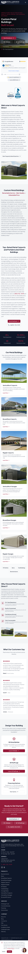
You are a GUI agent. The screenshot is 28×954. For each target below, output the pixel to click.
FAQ (2, 923)
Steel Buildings (21, 567)
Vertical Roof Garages (6, 895)
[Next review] (19, 74)
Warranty (3, 931)
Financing (3, 908)
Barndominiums (14, 571)
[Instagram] (2, 867)
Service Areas (4, 910)
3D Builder (7, 42)
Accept (9, 951)
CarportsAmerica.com (6, 939)
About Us (3, 916)
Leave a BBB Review (14, 80)
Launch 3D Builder (13, 750)
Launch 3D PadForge (13, 771)
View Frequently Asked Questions (10, 156)
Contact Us (4, 921)
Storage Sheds (5, 891)
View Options (13, 791)
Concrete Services (5, 906)
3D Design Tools (5, 903)
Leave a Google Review (14, 77)
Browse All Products (6, 897)
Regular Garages (5, 884)
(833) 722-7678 (19, 293)
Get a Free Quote (8, 38)
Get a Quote (4, 925)
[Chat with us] (24, 950)
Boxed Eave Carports (6, 878)
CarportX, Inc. (4, 858)
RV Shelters (5, 567)
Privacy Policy (10, 948)
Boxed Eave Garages (6, 880)
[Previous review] (2, 74)
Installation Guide (5, 927)
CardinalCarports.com (16, 938)
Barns (13, 567)
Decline (3, 951)
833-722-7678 (7, 864)
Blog (2, 919)
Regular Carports (5, 882)
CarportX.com (4, 938)
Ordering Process (5, 929)
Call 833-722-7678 (15, 325)
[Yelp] (4, 867)
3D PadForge (21, 42)
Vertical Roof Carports (6, 893)
